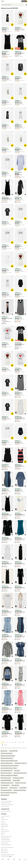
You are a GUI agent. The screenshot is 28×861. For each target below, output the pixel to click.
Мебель (2, 817)
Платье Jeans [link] (19, 29)
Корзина (19, 859)
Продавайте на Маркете (6, 802)
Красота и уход (4, 829)
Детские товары (4, 843)
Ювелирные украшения (5, 844)
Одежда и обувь (4, 824)
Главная (3, 859)
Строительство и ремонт (6, 841)
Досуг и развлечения (5, 816)
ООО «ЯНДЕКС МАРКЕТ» (9, 854)
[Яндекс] (10, 856)
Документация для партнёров (7, 804)
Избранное (14, 859)
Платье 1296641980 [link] (5, 271)
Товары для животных (5, 839)
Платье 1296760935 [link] (5, 103)
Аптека (2, 827)
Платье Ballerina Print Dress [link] (7, 319)
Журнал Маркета (4, 852)
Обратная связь (4, 849)
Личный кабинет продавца (6, 801)
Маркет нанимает (4, 850)
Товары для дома (4, 826)
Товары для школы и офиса (6, 836)
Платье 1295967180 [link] (5, 30)
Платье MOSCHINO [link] (5, 174)
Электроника (3, 822)
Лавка (8, 859)
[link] (4, 751)
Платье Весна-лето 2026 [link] (19, 54)
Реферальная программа (6, 811)
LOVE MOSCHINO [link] (18, 53)
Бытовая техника (4, 819)
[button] (26, 5)
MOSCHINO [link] (4, 29)
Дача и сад (3, 832)
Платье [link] (5, 54)
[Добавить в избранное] (12, 11)
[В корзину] (12, 24)
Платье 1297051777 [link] (18, 79)
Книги (2, 834)
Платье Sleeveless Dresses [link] (5, 79)
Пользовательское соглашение (7, 847)
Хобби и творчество (5, 831)
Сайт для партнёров (5, 806)
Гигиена (2, 821)
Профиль (25, 859)
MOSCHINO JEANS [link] (5, 198)
